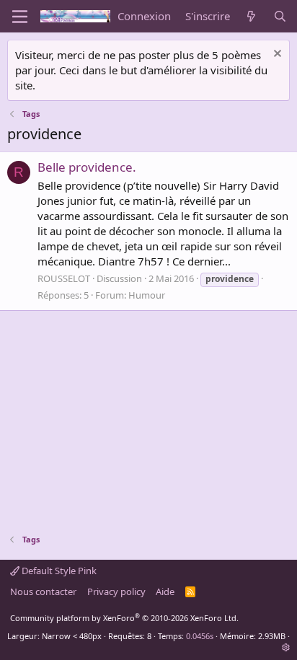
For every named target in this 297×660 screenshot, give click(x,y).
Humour (146, 295)
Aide (165, 591)
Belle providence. (86, 167)
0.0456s (199, 635)
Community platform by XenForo (124, 617)
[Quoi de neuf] (251, 16)
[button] (286, 647)
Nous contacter (43, 591)
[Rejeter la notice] (276, 55)
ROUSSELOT (63, 278)
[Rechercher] (280, 16)
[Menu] (20, 16)
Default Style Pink (58, 570)
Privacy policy (116, 591)
